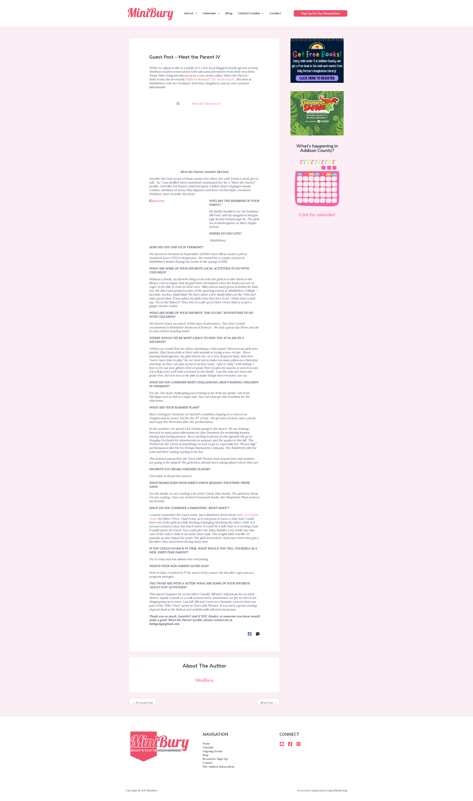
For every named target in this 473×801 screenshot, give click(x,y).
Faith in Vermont (197, 79)
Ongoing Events (212, 751)
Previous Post (142, 702)
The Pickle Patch (222, 79)
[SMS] (258, 634)
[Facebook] (249, 634)
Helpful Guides (249, 13)
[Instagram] (298, 744)
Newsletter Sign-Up (215, 759)
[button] (195, 13)
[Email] (282, 744)
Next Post (268, 702)
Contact (275, 13)
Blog (228, 13)
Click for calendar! (317, 215)
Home (206, 743)
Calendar (209, 13)
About (188, 13)
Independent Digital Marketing (329, 790)
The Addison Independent (218, 766)
